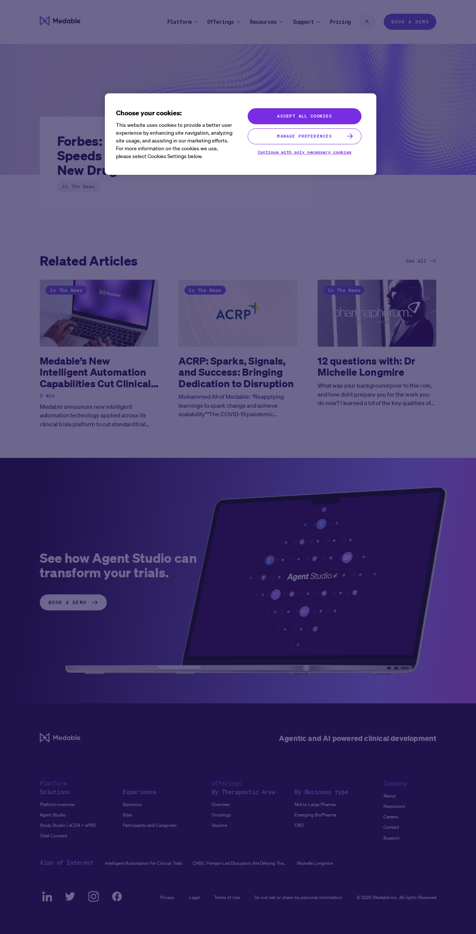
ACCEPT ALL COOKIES (304, 116)
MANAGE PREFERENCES (304, 136)
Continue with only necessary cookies (304, 152)
